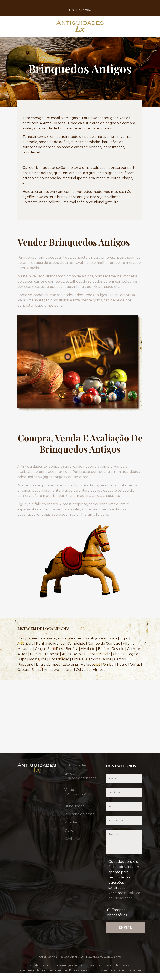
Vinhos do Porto (79, 794)
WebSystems (112, 956)
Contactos (72, 839)
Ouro (68, 830)
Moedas (70, 822)
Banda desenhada (81, 778)
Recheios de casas (79, 814)
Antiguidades (75, 765)
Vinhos (69, 790)
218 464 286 (81, 10)
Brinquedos (74, 806)
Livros (69, 773)
